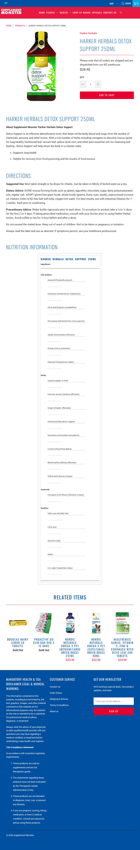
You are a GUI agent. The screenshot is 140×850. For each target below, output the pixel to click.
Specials (97, 12)
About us (54, 711)
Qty (82, 77)
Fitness (51, 12)
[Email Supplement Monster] (5, 3)
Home (42, 12)
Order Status (56, 693)
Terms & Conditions (59, 705)
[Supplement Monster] (11, 11)
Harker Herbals (88, 33)
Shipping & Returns (59, 699)
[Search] (120, 13)
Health (64, 12)
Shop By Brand (82, 12)
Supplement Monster (24, 835)
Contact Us (110, 12)
